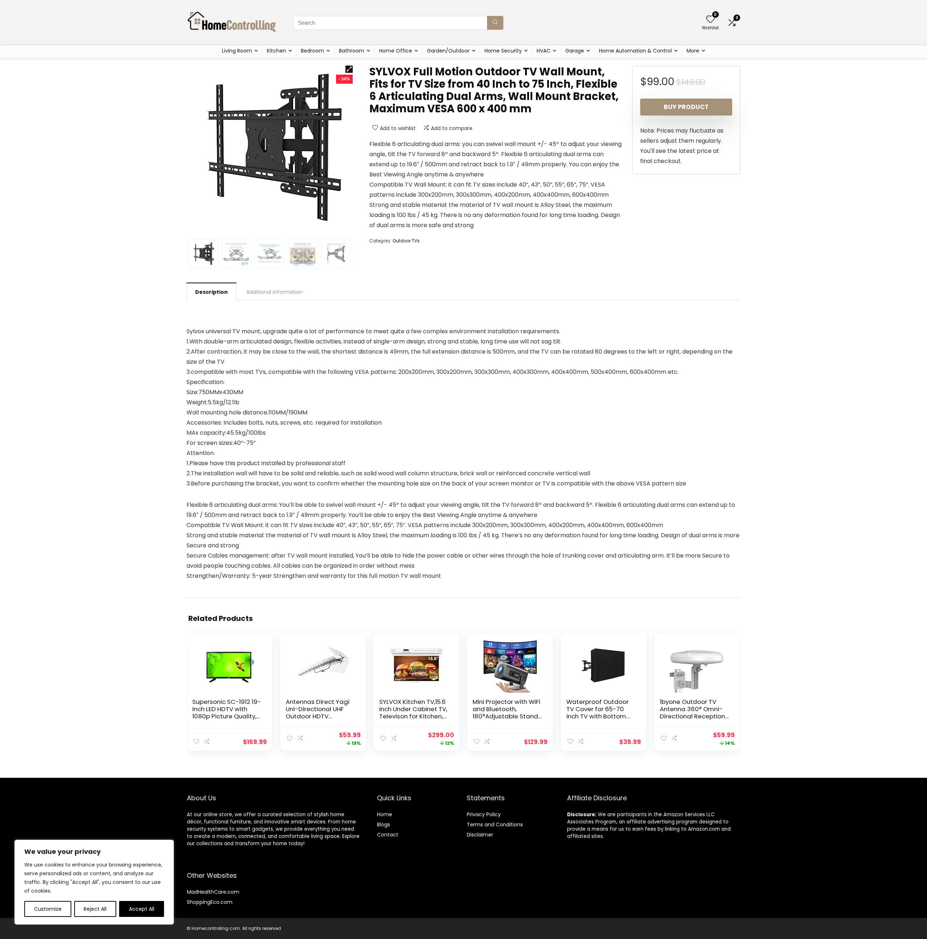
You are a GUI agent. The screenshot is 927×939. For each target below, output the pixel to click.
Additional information (274, 292)
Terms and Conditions (495, 824)
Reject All (95, 909)
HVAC (543, 50)
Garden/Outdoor (448, 50)
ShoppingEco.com (209, 902)
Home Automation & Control (635, 50)
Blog (382, 824)
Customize (48, 909)
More (693, 50)
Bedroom (312, 50)
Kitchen (276, 50)
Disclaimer (480, 834)
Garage (574, 50)
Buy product (686, 107)
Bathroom (351, 50)
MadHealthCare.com (213, 892)
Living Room (237, 50)
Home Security (503, 50)
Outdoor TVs (406, 241)
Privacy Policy (484, 814)
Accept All (141, 909)
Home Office (395, 50)
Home (384, 814)
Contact (387, 834)
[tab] (211, 292)
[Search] (495, 23)
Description (211, 292)
